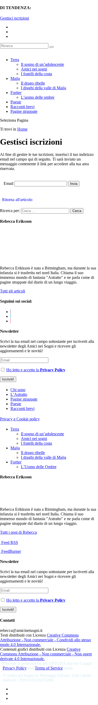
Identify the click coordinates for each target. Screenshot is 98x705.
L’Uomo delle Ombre (38, 467)
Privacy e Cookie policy (20, 419)
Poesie (15, 102)
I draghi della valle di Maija (43, 88)
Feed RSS (9, 542)
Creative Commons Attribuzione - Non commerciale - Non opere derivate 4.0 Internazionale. (46, 654)
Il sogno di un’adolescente (42, 64)
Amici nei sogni (34, 69)
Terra (14, 59)
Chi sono (17, 389)
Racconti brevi (22, 106)
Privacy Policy (15, 668)
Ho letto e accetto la (35, 370)
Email (8, 183)
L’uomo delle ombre (37, 97)
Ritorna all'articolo (16, 199)
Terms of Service (49, 668)
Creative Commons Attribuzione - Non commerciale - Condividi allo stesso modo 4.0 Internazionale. (45, 640)
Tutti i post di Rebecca (18, 532)
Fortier (15, 92)
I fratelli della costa (36, 74)
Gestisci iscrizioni (14, 18)
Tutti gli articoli (12, 291)
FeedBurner (10, 551)
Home (22, 129)
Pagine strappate (23, 111)
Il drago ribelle (33, 83)
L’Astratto (18, 394)
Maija (15, 78)
